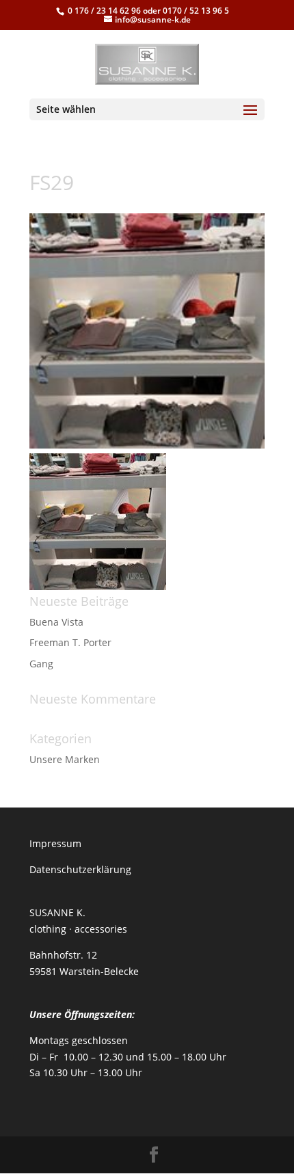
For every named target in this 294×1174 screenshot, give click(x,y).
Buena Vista (56, 621)
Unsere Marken (64, 759)
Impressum (55, 843)
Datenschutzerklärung (80, 869)
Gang (41, 663)
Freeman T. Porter (70, 642)
